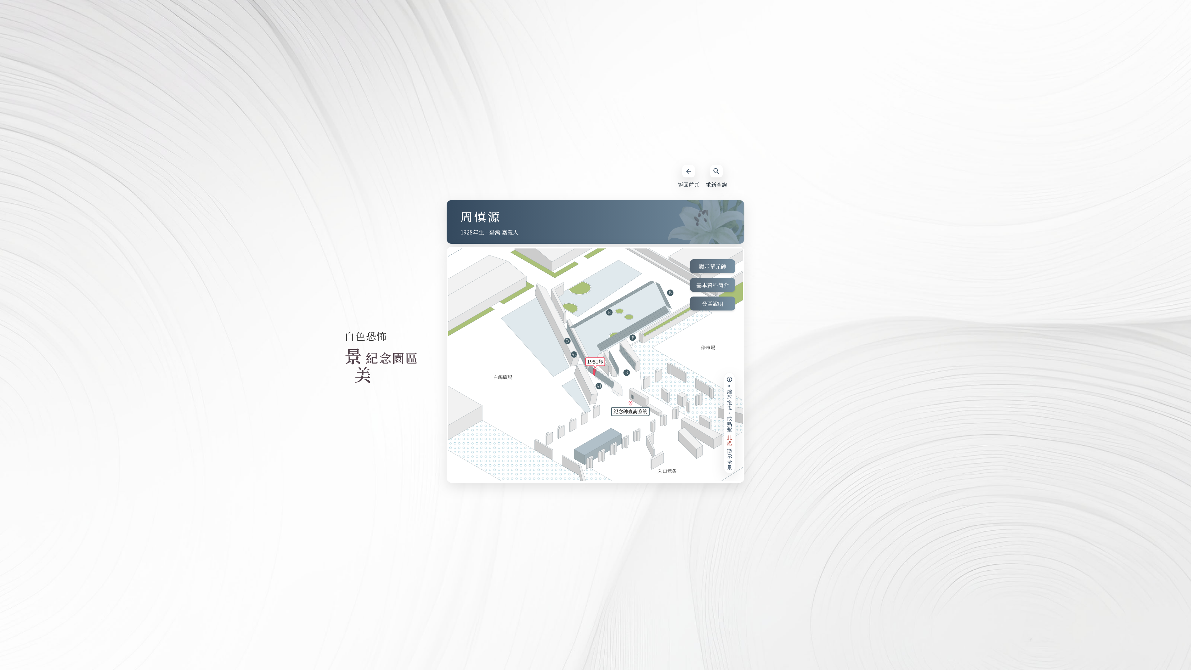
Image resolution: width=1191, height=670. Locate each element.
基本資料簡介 (712, 285)
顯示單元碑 (712, 266)
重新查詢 (716, 184)
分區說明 (713, 303)
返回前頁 (688, 184)
